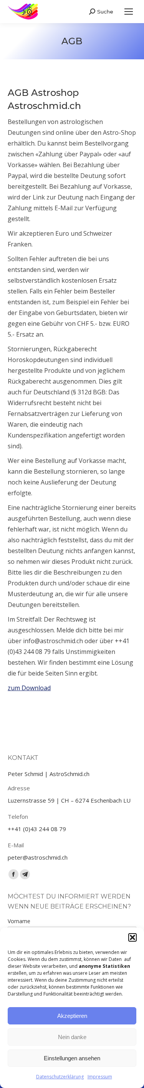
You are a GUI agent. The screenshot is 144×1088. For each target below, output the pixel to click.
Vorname (19, 921)
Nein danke (72, 1037)
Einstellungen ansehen (72, 1058)
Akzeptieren (72, 1016)
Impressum (100, 1076)
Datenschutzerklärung (60, 1076)
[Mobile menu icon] (128, 11)
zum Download (29, 688)
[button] (132, 937)
